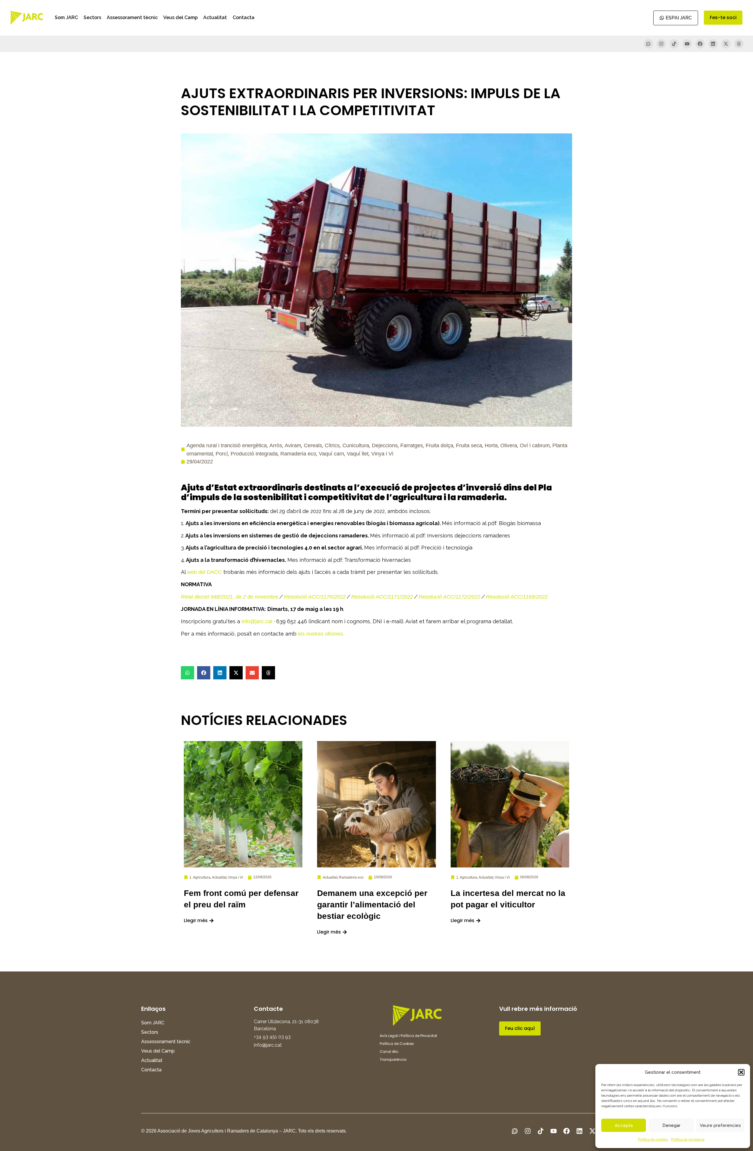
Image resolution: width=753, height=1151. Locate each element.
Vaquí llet (358, 454)
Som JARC (66, 17)
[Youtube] (687, 43)
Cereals (313, 445)
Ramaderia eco (298, 454)
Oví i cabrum (535, 445)
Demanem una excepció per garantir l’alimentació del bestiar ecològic (372, 905)
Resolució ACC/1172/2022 (449, 597)
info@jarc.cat (256, 621)
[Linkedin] (713, 43)
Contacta (243, 17)
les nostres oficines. (321, 634)
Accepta (624, 1125)
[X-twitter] (726, 43)
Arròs (275, 445)
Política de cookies (653, 1139)
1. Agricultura (199, 877)
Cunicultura (355, 445)
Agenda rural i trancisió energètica (226, 445)
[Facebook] (700, 43)
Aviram (293, 445)
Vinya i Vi (382, 454)
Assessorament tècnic (132, 17)
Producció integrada (254, 454)
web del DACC (204, 572)
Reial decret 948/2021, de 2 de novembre (229, 597)
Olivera (508, 445)
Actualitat (215, 17)
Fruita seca (469, 445)
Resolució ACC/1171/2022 (382, 597)
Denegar (671, 1125)
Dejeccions (385, 445)
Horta (491, 445)
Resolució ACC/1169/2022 (517, 597)
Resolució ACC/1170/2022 (315, 597)
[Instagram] (661, 43)
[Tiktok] (674, 43)
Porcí (222, 454)
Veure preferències (720, 1125)
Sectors (92, 17)
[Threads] (739, 43)
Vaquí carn (331, 454)
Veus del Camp (180, 17)
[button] (741, 1072)
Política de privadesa (687, 1139)
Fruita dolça (439, 445)
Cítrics (332, 445)
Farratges (411, 445)
